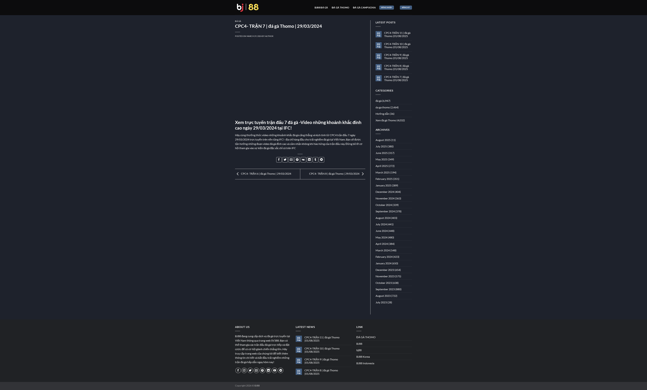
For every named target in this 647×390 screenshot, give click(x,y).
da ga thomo (383, 107)
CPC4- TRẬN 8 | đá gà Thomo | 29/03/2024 (334, 173)
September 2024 (385, 211)
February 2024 (384, 256)
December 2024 (385, 191)
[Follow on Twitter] (250, 370)
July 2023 (381, 302)
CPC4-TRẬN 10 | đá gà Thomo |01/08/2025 (397, 45)
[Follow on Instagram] (244, 370)
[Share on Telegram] (321, 160)
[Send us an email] (256, 370)
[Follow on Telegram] (280, 370)
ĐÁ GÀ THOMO (366, 337)
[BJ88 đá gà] (247, 7)
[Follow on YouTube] (274, 370)
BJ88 (359, 343)
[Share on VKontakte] (303, 160)
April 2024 (382, 243)
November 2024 (385, 198)
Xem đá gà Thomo (386, 120)
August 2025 (383, 139)
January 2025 (383, 185)
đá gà (238, 21)
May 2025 (381, 159)
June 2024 (382, 230)
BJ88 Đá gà (321, 7)
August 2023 (383, 295)
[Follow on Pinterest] (262, 370)
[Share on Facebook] (279, 160)
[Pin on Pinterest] (297, 160)
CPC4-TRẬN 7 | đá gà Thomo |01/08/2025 (396, 78)
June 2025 (382, 152)
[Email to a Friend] (291, 160)
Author (269, 36)
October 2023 (384, 282)
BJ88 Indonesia (365, 363)
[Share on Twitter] (285, 160)
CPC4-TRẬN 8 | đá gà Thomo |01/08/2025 (396, 67)
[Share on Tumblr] (315, 160)
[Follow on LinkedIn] (268, 370)
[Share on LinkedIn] (309, 160)
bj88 (359, 350)
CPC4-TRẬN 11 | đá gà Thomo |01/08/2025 (397, 34)
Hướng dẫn (382, 113)
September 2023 (385, 289)
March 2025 (383, 172)
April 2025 (382, 165)
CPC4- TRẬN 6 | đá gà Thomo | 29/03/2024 (265, 173)
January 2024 (383, 263)
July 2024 (381, 224)
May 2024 (381, 237)
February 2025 (384, 178)
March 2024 (383, 250)
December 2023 (385, 269)
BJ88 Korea (363, 356)
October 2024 (384, 204)
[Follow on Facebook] (238, 370)
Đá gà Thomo (340, 7)
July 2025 (381, 146)
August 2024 (383, 217)
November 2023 (385, 276)
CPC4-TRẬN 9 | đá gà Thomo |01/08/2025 (396, 56)
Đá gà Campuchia (364, 7)
